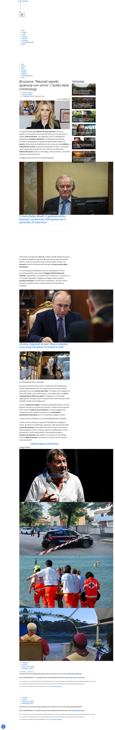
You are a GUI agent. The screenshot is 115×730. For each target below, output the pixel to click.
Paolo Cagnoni (28, 92)
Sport (23, 44)
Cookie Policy (30, 671)
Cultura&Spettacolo (28, 42)
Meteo (74, 156)
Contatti (24, 664)
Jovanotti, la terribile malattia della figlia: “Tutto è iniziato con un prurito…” (83, 146)
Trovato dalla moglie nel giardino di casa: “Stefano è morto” (83, 119)
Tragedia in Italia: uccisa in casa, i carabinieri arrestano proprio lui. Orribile (52, 528)
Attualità (24, 38)
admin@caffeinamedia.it (78, 677)
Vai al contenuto (23, 1)
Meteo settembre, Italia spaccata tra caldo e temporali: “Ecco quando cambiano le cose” (83, 159)
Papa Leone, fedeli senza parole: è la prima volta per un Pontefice (54, 634)
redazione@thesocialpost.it (56, 686)
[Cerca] (19, 11)
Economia (25, 40)
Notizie (29, 94)
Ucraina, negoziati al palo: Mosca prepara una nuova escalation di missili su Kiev (43, 345)
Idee (23, 30)
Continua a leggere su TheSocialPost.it (45, 444)
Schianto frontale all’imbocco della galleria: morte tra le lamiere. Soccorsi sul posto (82, 92)
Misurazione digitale (28, 666)
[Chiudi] (21, 15)
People (74, 142)
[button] (3, 726)
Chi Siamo (25, 662)
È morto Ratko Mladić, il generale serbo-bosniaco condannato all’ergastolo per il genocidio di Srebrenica (42, 219)
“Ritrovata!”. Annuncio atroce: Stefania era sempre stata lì (82, 133)
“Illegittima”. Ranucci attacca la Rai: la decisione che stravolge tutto (53, 475)
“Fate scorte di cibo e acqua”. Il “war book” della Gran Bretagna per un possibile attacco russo (83, 105)
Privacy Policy (23, 671)
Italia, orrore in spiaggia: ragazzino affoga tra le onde (53, 581)
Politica (24, 32)
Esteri (24, 34)
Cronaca (24, 36)
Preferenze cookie (27, 668)
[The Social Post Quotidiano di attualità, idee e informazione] (65, 23)
